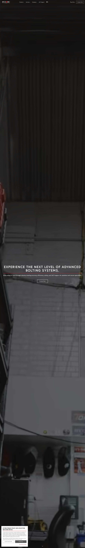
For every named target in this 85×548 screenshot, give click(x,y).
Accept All (21, 541)
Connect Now (80, 2)
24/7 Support (41, 2)
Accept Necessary (8, 541)
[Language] (47, 2)
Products (21, 2)
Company (34, 2)
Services (27, 2)
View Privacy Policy (22, 544)
